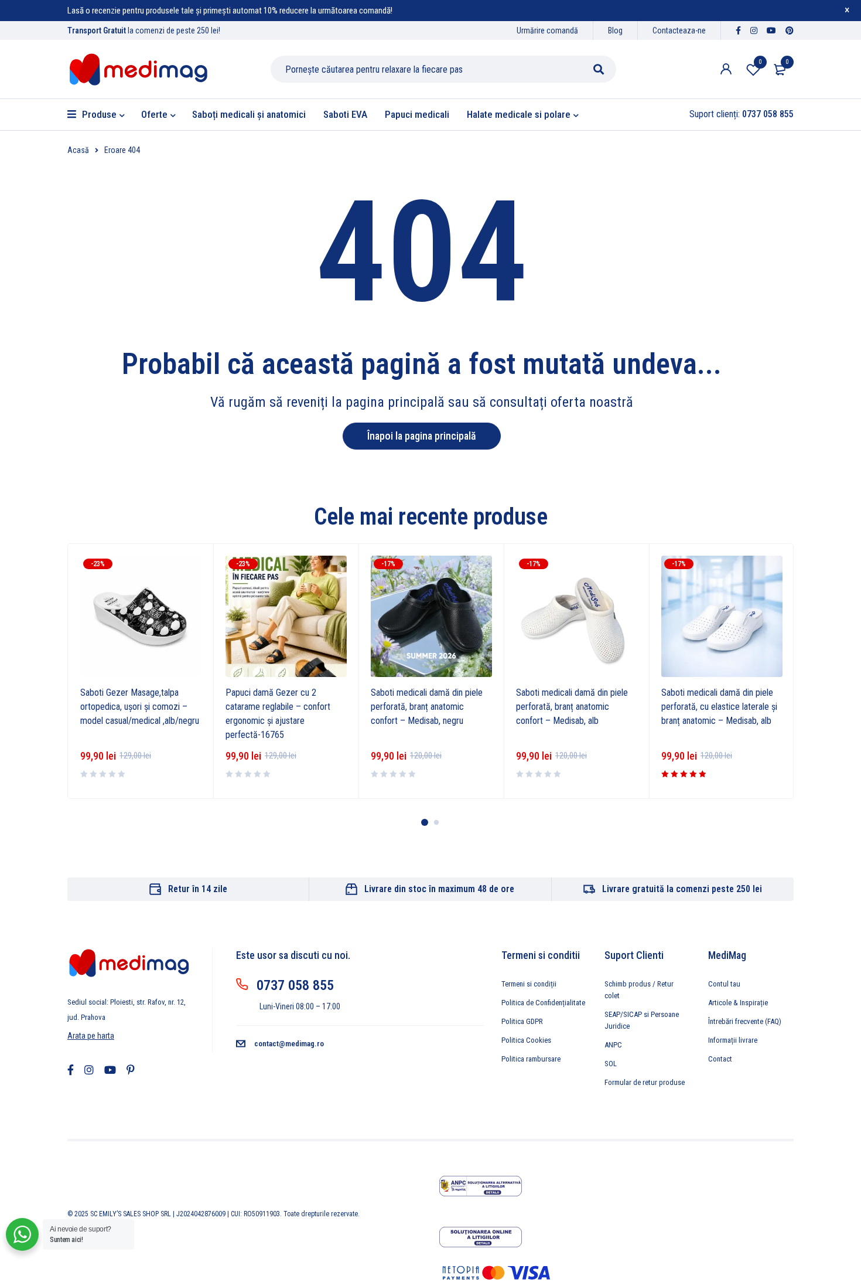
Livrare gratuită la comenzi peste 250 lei (682, 888)
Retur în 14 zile (197, 888)
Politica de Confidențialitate (543, 1002)
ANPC (613, 1044)
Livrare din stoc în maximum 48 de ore (439, 888)
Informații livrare (732, 1040)
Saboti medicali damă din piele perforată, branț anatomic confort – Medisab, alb (572, 706)
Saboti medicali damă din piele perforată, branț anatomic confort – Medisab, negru (427, 706)
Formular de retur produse (644, 1082)
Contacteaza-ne (679, 30)
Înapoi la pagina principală (421, 436)
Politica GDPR (522, 1021)
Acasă (78, 150)
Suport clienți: (741, 114)
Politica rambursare (531, 1058)
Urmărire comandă (547, 30)
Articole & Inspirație (738, 1002)
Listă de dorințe (759, 62)
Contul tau (724, 983)
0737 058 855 (295, 985)
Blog (615, 30)
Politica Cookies (526, 1040)
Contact (720, 1058)
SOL (610, 1063)
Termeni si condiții (528, 983)
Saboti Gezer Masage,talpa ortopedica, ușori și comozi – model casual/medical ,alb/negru (139, 706)
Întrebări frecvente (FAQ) (744, 1021)
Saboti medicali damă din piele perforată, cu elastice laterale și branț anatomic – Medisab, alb (719, 706)
